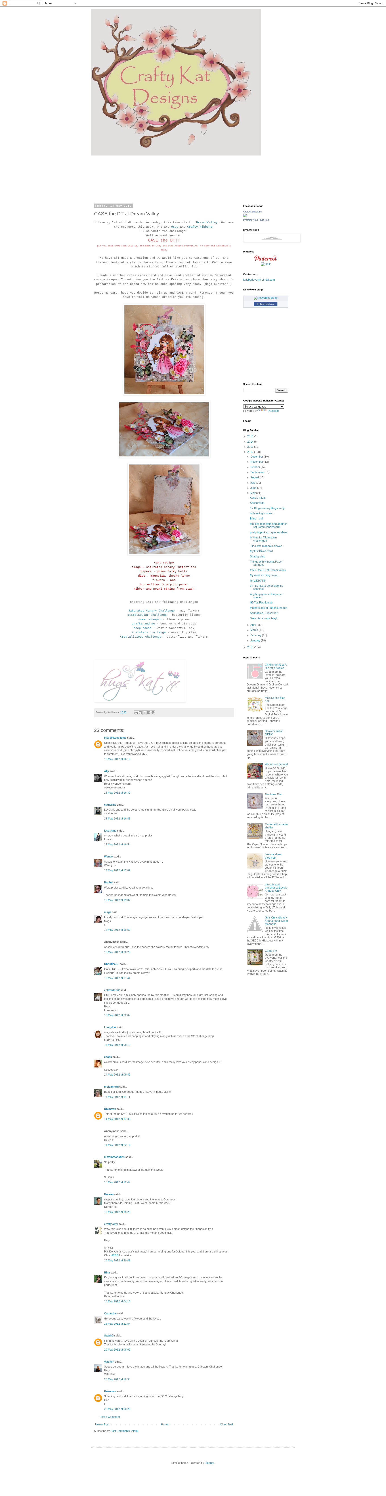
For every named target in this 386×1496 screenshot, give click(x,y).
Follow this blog (265, 304)
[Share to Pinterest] (153, 712)
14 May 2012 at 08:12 (117, 1044)
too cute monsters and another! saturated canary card (268, 525)
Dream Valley (207, 222)
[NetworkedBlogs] (265, 297)
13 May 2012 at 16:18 (117, 759)
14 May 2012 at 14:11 (117, 1097)
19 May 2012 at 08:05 (117, 1349)
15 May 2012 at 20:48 (117, 1260)
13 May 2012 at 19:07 (117, 900)
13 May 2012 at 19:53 (117, 929)
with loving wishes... (262, 513)
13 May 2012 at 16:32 (117, 792)
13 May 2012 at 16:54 (117, 844)
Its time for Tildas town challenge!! (263, 539)
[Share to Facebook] (149, 712)
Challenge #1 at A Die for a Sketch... (275, 666)
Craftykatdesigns (252, 211)
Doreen (108, 1194)
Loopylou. (110, 1027)
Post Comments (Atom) (124, 1431)
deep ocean (142, 628)
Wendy (108, 856)
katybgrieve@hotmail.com (259, 279)
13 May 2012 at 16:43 (117, 818)
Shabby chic (257, 556)
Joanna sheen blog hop (273, 856)
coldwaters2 (112, 990)
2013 (250, 446)
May (253, 493)
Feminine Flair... (274, 794)
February (256, 635)
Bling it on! (256, 518)
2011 (250, 647)
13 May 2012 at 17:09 (117, 870)
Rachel (108, 882)
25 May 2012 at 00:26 (117, 1409)
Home (164, 1424)
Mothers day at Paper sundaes (268, 607)
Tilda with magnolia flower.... (267, 546)
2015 (250, 436)
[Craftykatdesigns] (245, 216)
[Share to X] (144, 712)
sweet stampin (149, 619)
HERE (114, 1255)
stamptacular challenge (147, 615)
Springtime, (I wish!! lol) (264, 613)
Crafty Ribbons (199, 227)
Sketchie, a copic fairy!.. (264, 618)
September (257, 472)
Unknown (110, 1109)
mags (107, 912)
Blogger (209, 1462)
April (253, 624)
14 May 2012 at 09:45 (117, 1074)
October (255, 467)
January (255, 640)
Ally (106, 771)
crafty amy (111, 1224)
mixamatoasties (114, 1157)
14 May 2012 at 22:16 (117, 1145)
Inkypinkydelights (115, 737)
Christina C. (111, 964)
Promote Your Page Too (256, 220)
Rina (107, 1272)
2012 (250, 452)
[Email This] (136, 712)
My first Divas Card (261, 551)
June (253, 488)
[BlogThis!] (140, 712)
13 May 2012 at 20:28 (117, 952)
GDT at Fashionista (261, 602)
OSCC (174, 227)
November (257, 461)
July (253, 482)
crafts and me (143, 623)
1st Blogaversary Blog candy (267, 508)
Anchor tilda (257, 502)
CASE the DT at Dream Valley (268, 570)
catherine (110, 804)
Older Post (226, 1424)
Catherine (110, 1313)
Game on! (271, 950)
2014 (250, 441)
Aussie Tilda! (258, 497)
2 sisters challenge (149, 632)
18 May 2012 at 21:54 (117, 1323)
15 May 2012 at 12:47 (117, 1182)
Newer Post (102, 1424)
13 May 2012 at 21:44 (117, 978)
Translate (273, 410)
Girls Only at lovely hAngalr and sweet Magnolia (276, 921)
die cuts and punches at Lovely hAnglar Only (276, 888)
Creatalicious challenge (140, 637)
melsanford (111, 1086)
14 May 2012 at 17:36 (117, 1119)
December (257, 456)
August (255, 477)
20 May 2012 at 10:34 (117, 1379)
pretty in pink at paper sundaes (268, 532)
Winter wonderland (276, 764)
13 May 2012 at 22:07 (117, 1015)
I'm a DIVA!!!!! (258, 580)
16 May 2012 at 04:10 (117, 1301)
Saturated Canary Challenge (151, 610)
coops (108, 1057)
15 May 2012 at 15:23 (117, 1212)
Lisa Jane (110, 830)
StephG (108, 1335)
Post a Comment (110, 1416)
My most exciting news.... (265, 575)
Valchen (109, 1361)
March (254, 630)
